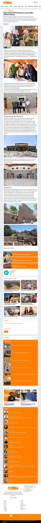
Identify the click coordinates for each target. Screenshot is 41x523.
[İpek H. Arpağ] (6, 426)
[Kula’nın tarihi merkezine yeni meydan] (29, 284)
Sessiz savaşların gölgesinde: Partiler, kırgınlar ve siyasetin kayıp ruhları (22, 427)
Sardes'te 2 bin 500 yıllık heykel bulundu (11, 316)
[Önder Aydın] (6, 436)
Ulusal (5, 504)
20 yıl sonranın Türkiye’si (13, 452)
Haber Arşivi (27, 491)
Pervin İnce (12, 272)
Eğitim (5, 507)
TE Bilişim (23, 518)
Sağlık (22, 509)
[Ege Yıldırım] (6, 446)
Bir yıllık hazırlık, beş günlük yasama (15, 412)
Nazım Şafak (11, 431)
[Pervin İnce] (6, 272)
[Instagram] (14, 497)
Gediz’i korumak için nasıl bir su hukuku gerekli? (18, 432)
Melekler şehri (11, 471)
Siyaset (15, 6)
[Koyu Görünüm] (34, 2)
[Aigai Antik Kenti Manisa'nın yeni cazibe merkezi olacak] (20, 36)
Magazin (5, 509)
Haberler (5, 10)
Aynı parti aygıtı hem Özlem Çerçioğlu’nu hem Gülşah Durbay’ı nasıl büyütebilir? (21, 467)
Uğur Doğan (11, 460)
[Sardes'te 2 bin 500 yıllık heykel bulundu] (12, 310)
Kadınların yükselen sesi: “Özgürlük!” (15, 456)
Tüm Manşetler (27, 489)
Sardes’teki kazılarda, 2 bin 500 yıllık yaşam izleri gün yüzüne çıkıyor (11, 304)
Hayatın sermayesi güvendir (14, 461)
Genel (22, 507)
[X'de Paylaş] (6, 47)
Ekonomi (11, 6)
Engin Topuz (11, 470)
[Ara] (35, 2)
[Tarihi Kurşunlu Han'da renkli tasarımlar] (29, 310)
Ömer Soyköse (12, 421)
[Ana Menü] (36, 2)
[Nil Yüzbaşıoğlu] (6, 475)
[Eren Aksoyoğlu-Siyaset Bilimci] (6, 465)
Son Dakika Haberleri (28, 490)
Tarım (5, 502)
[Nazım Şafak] (6, 431)
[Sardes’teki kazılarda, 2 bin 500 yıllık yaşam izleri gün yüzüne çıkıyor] (12, 297)
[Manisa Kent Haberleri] (7, 2)
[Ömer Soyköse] (6, 421)
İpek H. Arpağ (11, 426)
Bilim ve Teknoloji (23, 505)
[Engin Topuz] (6, 470)
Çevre (26, 6)
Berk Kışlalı (11, 440)
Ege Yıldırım (11, 445)
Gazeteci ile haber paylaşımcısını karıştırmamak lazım (19, 437)
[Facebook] (10, 497)
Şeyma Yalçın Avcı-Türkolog (14, 455)
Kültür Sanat (30, 6)
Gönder (6, 331)
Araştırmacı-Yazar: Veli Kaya (15, 416)
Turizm (22, 502)
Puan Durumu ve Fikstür (29, 488)
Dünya (22, 506)
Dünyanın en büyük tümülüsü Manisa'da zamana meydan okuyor (11, 291)
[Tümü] (36, 337)
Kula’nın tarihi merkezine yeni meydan (28, 290)
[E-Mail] (10, 274)
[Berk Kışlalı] (6, 441)
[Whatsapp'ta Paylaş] (8, 47)
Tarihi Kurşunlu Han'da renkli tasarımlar (28, 316)
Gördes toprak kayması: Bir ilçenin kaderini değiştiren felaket (20, 417)
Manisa (2, 6)
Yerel (5, 505)
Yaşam (22, 504)
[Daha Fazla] (10, 47)
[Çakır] (6, 480)
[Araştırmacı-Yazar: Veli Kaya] (6, 417)
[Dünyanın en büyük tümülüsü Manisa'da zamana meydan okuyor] (12, 284)
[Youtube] (16, 497)
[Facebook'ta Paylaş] (4, 47)
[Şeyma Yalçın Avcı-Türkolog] (6, 456)
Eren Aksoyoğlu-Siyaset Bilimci (15, 464)
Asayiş (19, 6)
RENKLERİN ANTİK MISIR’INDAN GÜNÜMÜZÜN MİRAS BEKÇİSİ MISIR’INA (23, 476)
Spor (23, 6)
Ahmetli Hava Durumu (29, 485)
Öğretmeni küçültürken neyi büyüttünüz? (16, 447)
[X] (12, 497)
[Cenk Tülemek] (6, 412)
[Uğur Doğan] (6, 461)
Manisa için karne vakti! (13, 422)
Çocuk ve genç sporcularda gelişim (15, 442)
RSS (11, 515)
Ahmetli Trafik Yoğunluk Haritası (30, 486)
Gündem (6, 6)
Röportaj (36, 6)
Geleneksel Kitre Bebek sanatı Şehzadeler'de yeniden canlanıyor (27, 304)
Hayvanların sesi (12, 481)
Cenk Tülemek (11, 411)
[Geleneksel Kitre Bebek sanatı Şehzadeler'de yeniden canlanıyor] (29, 297)
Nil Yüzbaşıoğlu (12, 475)
